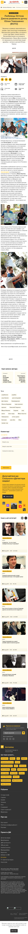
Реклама (3, 827)
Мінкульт (12, 758)
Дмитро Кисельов (22, 769)
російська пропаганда (7, 765)
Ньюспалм (4, 862)
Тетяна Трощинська (6, 776)
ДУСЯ (14, 48)
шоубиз (14, 395)
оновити (4, 435)
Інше (14, 7)
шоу (23, 410)
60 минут (21, 773)
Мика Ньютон (22, 413)
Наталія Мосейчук (6, 780)
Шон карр (11, 413)
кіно (18, 758)
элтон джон (15, 417)
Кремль (13, 769)
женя (3, 413)
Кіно (2, 805)
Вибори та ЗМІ (5, 855)
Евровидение (16, 401)
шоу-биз (12, 420)
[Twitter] (6, 79)
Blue (20, 420)
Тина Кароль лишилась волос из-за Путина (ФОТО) (21, 379)
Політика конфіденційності (9, 825)
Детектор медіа (5, 838)
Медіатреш (4, 812)
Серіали (3, 797)
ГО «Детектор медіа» (7, 860)
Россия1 (17, 762)
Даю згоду (14, 930)
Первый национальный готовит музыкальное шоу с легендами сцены (12, 576)
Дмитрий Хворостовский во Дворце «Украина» (9, 675)
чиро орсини (19, 404)
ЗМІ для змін (4, 845)
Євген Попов (14, 773)
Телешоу (3, 802)
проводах (5, 172)
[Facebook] (2, 79)
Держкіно (24, 758)
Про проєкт (4, 822)
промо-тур (5, 423)
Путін (16, 765)
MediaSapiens (5, 840)
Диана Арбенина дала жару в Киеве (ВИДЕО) (8, 708)
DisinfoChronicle (5, 847)
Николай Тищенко (15, 407)
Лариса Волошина (6, 784)
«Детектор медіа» (8, 872)
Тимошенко (5, 417)
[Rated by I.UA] (10, 908)
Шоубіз (3, 800)
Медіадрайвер (5, 850)
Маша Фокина (6, 410)
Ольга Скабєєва (5, 769)
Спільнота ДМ (9, 496)
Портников (16, 776)
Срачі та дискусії (6, 809)
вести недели (5, 773)
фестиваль (5, 401)
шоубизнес (5, 395)
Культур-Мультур (7, 7)
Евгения (4, 420)
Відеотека (4, 852)
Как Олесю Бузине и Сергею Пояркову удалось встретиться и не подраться (12, 609)
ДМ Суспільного (5, 843)
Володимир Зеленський (7, 762)
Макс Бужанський (17, 780)
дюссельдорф (16, 398)
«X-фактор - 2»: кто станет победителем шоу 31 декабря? (10, 543)
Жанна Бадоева (6, 404)
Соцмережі (4, 807)
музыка (4, 407)
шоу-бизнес (5, 398)
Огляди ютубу (5, 795)
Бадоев (16, 410)
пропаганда (23, 765)
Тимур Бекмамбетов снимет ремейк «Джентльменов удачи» (11, 642)
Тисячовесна (5, 758)
